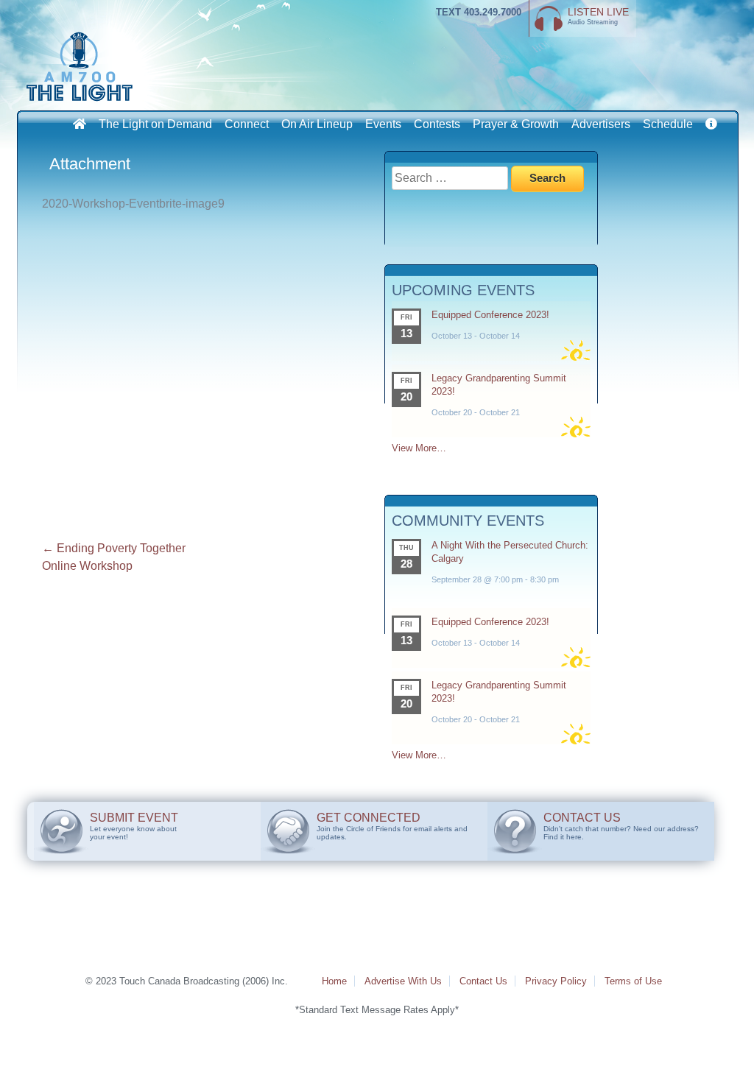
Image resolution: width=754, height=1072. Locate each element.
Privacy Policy (556, 981)
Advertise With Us (403, 981)
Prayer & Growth (516, 124)
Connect (247, 124)
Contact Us (483, 981)
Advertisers (600, 124)
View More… (419, 448)
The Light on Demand (155, 124)
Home (334, 981)
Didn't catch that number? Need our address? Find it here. (621, 826)
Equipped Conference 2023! (490, 314)
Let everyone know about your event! (134, 826)
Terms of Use (633, 981)
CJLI (82, 66)
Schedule (668, 124)
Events (383, 124)
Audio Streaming (598, 16)
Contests (437, 124)
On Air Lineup (317, 124)
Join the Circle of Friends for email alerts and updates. (392, 826)
